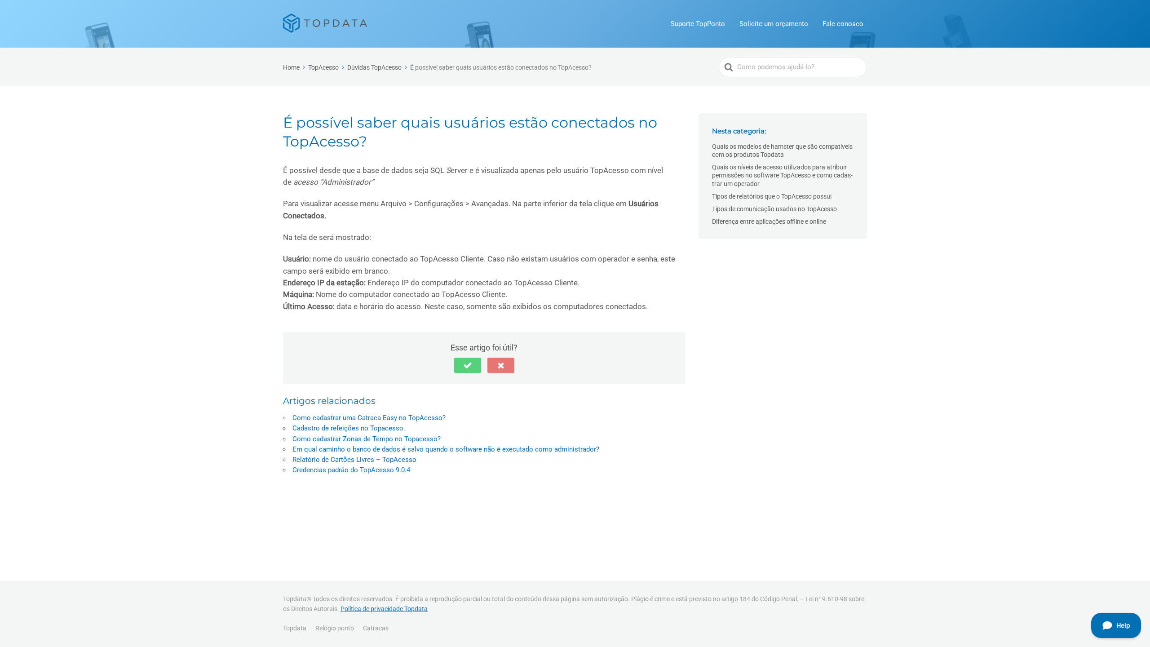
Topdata (294, 628)
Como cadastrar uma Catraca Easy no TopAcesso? (369, 418)
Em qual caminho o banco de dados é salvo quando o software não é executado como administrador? (445, 449)
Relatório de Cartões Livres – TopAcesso (354, 460)
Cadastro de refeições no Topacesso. (348, 428)
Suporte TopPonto (698, 24)
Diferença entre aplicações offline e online (769, 221)
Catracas (376, 628)
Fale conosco (843, 24)
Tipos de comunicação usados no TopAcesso (774, 209)
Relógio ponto (334, 628)
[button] (467, 365)
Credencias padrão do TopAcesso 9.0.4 (351, 470)
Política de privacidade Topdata (384, 608)
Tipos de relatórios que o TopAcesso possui (772, 196)
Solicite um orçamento (773, 24)
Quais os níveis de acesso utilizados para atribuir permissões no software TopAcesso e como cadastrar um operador (782, 175)
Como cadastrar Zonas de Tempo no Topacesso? (366, 439)
